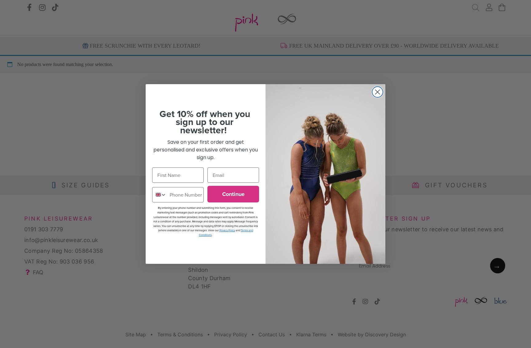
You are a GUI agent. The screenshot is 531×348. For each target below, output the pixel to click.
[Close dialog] (377, 92)
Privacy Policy (227, 230)
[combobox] (159, 194)
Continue (233, 194)
